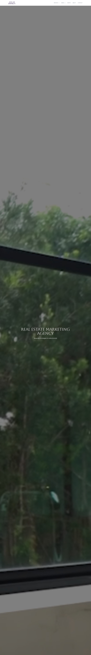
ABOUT (74, 2)
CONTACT (80, 2)
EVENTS (69, 2)
